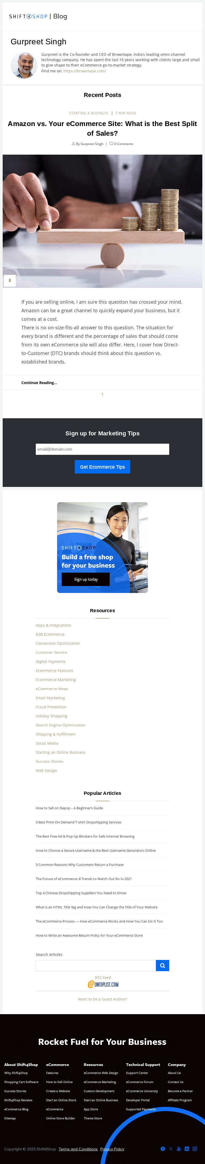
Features (52, 1072)
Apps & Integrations (53, 625)
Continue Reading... (39, 382)
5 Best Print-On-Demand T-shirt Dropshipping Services (78, 822)
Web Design (46, 770)
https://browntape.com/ (86, 70)
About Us (174, 1072)
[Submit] (162, 965)
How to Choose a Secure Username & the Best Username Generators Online (96, 850)
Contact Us (175, 1081)
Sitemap (10, 1118)
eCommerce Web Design (101, 1072)
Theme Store (93, 1118)
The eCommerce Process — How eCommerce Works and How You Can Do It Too (99, 921)
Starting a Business (88, 113)
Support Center (137, 1072)
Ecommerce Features (54, 670)
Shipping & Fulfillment (56, 734)
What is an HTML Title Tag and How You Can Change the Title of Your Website (96, 907)
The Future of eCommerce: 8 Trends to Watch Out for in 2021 (84, 878)
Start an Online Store (61, 1099)
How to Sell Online (59, 1081)
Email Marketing (50, 697)
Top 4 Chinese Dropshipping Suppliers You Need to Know (81, 892)
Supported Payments (141, 1109)
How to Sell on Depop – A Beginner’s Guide (69, 808)
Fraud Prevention (51, 706)
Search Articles (49, 954)
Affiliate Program (180, 1099)
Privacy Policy (112, 1149)
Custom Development (99, 1090)
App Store (91, 1109)
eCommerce (54, 1109)
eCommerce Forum (139, 1081)
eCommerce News (52, 688)
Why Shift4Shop (16, 1072)
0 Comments (123, 144)
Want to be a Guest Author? (102, 999)
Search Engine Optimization (61, 725)
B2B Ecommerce (50, 634)
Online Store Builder (60, 1118)
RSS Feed (103, 977)
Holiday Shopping (51, 715)
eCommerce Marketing (100, 1081)
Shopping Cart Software (21, 1081)
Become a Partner (180, 1090)
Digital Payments (51, 661)
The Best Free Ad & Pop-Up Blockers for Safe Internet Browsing (85, 836)
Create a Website (58, 1090)
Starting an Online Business (61, 752)
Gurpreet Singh (92, 144)
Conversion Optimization (58, 643)
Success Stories (49, 761)
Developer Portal (138, 1099)
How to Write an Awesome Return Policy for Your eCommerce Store (89, 935)
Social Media (47, 743)
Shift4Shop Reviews (18, 1099)
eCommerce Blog (16, 1109)
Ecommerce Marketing (56, 679)
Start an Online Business (101, 1099)
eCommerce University (142, 1090)
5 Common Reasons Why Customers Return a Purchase (80, 864)
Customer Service (51, 652)
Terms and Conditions (78, 1149)
